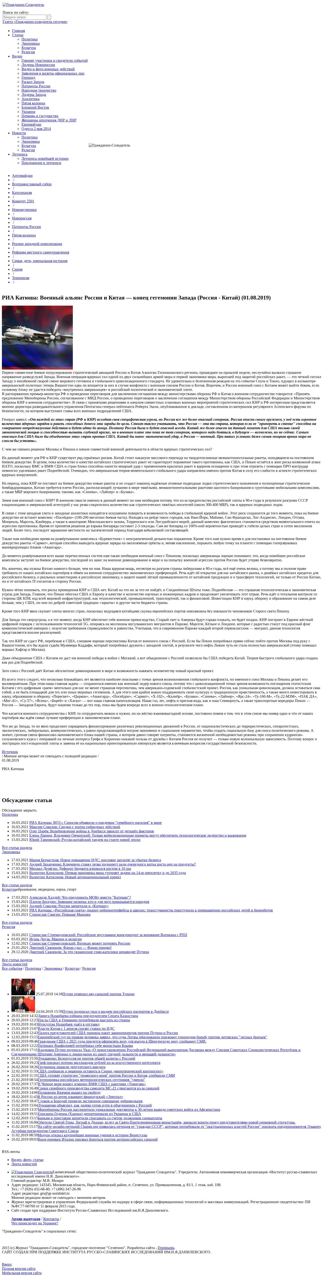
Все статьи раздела (17, 848)
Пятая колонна (33, 103)
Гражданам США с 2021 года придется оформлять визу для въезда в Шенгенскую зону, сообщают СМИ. (122, 1041)
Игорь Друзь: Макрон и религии (55, 939)
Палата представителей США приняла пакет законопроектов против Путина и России (108, 1033)
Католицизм (22, 193)
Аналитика (30, 99)
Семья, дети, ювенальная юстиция (39, 261)
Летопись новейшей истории (45, 158)
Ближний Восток (35, 107)
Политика (30, 39)
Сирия (17, 269)
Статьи (17, 35)
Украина (28, 112)
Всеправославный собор (32, 184)
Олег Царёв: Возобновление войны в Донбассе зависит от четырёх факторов (91, 831)
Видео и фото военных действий (48, 69)
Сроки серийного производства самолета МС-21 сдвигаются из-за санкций (98, 1088)
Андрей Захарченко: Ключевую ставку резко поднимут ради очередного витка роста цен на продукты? (112, 864)
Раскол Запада (33, 82)
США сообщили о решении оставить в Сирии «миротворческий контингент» (100, 1071)
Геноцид (28, 78)
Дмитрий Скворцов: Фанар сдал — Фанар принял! (70, 948)
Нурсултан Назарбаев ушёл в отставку (69, 1024)
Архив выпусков (25, 1219)
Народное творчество (39, 90)
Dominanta (166, 1248)
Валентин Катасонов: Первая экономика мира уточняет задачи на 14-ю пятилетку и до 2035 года (107, 873)
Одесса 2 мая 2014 (36, 129)
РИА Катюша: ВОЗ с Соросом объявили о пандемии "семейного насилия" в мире (95, 823)
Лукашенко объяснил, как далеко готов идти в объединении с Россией (95, 1105)
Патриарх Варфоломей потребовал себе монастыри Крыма (85, 1046)
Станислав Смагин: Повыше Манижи (60, 914)
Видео (17, 56)
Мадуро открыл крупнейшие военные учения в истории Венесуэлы (92, 1135)
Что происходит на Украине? (34, 1223)
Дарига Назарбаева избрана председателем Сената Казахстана (88, 1016)
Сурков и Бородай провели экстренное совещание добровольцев (90, 1101)
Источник (10, 752)
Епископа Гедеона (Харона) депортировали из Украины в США (89, 1114)
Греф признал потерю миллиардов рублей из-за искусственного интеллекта (99, 1063)
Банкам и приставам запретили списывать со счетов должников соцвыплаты (100, 1118)
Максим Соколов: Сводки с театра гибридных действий (74, 827)
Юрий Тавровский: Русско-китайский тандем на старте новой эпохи (84, 840)
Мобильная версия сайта (22, 1273)
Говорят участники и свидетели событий (55, 60)
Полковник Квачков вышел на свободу (69, 1092)
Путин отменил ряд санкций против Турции (98, 994)
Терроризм (20, 278)
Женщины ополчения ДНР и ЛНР (49, 120)
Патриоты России (36, 86)
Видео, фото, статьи (27, 1160)
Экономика (31, 43)
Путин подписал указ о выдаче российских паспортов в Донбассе (115, 1011)
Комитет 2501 (23, 201)
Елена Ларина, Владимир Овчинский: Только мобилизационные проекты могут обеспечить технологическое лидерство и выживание (137, 835)
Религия (28, 52)
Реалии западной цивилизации (37, 244)
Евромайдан (31, 124)
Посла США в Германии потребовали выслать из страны (84, 1020)
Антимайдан (22, 176)
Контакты (51, 1219)
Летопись (19, 154)
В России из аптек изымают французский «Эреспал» (80, 1097)
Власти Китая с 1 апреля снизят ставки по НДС (76, 1029)
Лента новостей (14, 964)
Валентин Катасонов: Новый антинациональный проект (75, 877)
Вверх (7, 1264)
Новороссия (21, 218)
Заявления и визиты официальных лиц (53, 73)
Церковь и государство (40, 116)
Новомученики (24, 210)
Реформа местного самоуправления (40, 252)
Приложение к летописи (41, 163)
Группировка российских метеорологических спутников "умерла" (91, 1080)
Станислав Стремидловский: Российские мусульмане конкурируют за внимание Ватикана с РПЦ (108, 935)
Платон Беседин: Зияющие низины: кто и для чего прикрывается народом (89, 902)
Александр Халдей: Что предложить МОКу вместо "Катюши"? (80, 897)
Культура (29, 48)
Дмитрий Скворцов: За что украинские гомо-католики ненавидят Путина (89, 952)
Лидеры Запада (34, 95)
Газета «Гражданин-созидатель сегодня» (35, 22)
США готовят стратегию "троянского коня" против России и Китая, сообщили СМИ (106, 1075)
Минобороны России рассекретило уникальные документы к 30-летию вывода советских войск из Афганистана (129, 1109)
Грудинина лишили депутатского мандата (71, 1067)
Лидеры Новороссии (38, 65)
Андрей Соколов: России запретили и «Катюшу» (69, 906)
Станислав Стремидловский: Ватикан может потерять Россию (79, 943)
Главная (18, 31)
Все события (12, 968)
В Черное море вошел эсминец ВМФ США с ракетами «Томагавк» (92, 1084)
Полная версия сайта (18, 1269)
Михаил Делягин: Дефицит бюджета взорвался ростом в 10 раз (80, 868)
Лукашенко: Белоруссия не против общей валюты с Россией (86, 1058)
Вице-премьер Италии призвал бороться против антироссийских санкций (98, 1139)
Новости (19, 133)
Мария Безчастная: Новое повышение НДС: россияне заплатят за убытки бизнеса (95, 860)
